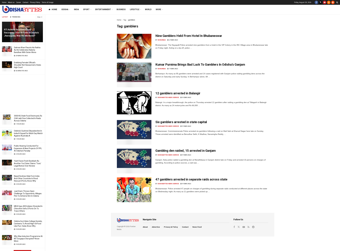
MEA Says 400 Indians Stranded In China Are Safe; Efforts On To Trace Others (28, 208)
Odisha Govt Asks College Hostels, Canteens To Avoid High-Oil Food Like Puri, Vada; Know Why (28, 223)
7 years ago (173, 69)
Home (4, 2)
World (148, 9)
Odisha (64, 9)
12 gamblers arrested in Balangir (177, 93)
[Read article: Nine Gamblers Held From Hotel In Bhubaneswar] (134, 46)
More (158, 9)
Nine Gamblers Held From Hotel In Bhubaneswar (188, 36)
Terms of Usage (47, 2)
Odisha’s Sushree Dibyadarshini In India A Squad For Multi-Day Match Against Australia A (28, 133)
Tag (124, 20)
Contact (25, 2)
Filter (39, 17)
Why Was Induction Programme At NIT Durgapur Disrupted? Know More (28, 238)
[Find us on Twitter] (320, 2)
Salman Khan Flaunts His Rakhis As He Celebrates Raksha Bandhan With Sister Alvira (27, 49)
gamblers (131, 20)
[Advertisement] (22, 93)
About (145, 227)
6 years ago (173, 40)
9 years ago (186, 97)
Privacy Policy (35, 2)
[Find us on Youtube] (324, 2)
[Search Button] (337, 2)
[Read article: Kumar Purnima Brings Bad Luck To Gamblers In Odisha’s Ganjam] (134, 75)
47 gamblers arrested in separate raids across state (191, 179)
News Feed (197, 227)
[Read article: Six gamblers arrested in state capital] (134, 132)
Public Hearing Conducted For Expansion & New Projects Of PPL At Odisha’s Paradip (28, 148)
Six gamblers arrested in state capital (181, 122)
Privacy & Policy (171, 227)
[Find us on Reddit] (333, 2)
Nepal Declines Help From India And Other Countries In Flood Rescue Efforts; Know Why (26, 178)
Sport (86, 9)
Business (121, 9)
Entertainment (103, 9)
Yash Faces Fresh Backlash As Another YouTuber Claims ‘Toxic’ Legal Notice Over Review (27, 163)
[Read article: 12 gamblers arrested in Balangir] (134, 103)
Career (18, 2)
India (76, 9)
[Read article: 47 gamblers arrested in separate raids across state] (134, 189)
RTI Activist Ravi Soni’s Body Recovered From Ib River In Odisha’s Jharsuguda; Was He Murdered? (21, 32)
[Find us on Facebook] (316, 2)
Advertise (156, 227)
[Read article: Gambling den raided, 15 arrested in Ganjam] (134, 161)
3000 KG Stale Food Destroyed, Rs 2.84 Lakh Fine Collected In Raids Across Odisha (28, 118)
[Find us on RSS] (328, 2)
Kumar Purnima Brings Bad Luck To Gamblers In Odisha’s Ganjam (200, 64)
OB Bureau (162, 40)
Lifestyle (134, 9)
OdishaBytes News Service (168, 97)
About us (11, 2)
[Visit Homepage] (22, 9)
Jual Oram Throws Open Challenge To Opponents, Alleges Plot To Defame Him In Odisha (28, 193)
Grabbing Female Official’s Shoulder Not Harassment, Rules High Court (27, 64)
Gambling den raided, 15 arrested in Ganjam (185, 151)
